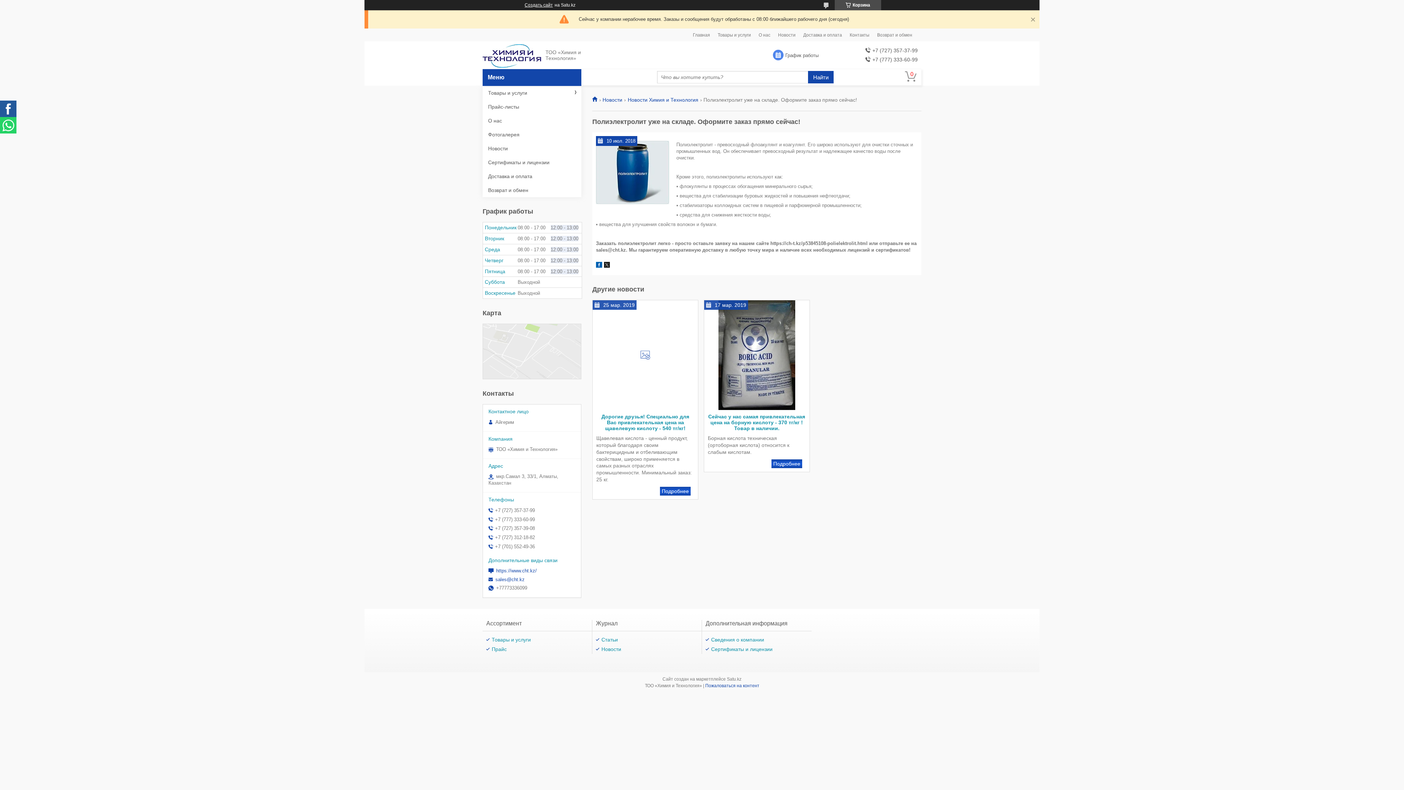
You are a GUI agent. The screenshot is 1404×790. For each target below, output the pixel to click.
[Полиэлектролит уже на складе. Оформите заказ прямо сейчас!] (632, 172)
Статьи (609, 640)
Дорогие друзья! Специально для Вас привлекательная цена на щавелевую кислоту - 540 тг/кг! (645, 422)
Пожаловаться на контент (732, 685)
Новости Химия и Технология (663, 100)
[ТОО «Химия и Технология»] (512, 55)
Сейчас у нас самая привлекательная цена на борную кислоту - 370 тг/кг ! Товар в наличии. (756, 422)
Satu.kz (734, 679)
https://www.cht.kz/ (516, 570)
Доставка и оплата (822, 35)
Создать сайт (539, 5)
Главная (701, 35)
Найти (821, 77)
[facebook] (599, 266)
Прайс (499, 649)
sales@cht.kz (510, 579)
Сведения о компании (737, 640)
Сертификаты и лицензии (519, 162)
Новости (787, 35)
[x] (607, 266)
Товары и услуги (734, 35)
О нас (764, 35)
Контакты (859, 35)
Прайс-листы (503, 107)
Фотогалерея (504, 135)
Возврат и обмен (894, 35)
